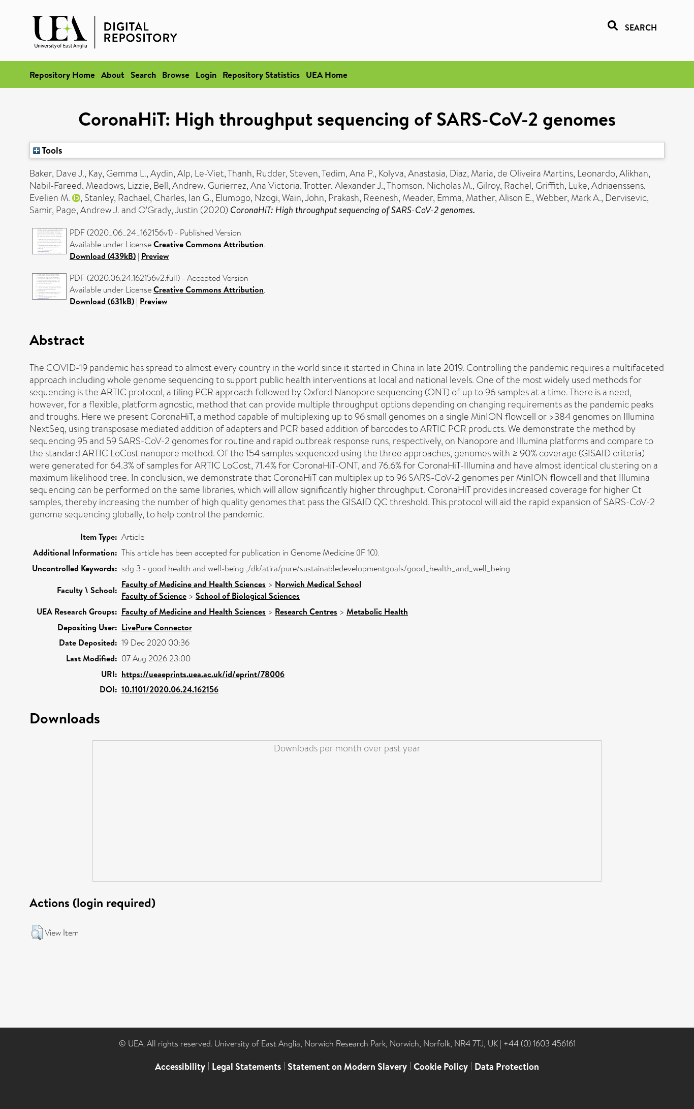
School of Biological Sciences (248, 595)
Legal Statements (246, 1066)
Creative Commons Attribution (208, 244)
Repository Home (62, 74)
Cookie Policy (441, 1066)
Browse (176, 74)
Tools (51, 150)
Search (143, 74)
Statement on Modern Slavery (347, 1066)
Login (206, 74)
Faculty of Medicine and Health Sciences (193, 584)
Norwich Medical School (318, 584)
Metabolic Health (377, 611)
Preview (155, 255)
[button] (37, 932)
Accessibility (180, 1066)
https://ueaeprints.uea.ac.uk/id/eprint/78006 (203, 674)
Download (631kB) (102, 301)
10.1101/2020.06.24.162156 (169, 689)
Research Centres (306, 611)
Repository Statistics (261, 74)
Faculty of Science (153, 595)
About (112, 74)
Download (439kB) (103, 255)
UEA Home (327, 74)
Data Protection (507, 1066)
